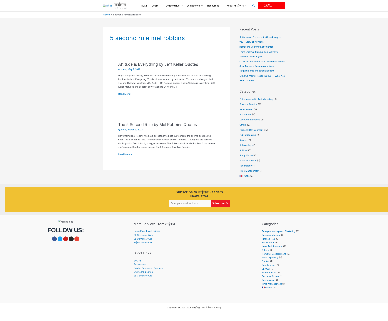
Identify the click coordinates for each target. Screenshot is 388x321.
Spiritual (243, 150)
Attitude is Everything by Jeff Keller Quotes (158, 64)
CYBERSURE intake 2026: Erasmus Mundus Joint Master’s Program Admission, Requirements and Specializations (262, 66)
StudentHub (173, 5)
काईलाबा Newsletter (143, 242)
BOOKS (137, 260)
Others (242, 124)
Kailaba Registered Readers (148, 268)
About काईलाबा (235, 5)
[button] (160, 5)
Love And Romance (249, 119)
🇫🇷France (244, 175)
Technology (245, 165)
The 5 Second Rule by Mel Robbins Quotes (157, 124)
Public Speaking (247, 134)
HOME (144, 5)
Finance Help (246, 109)
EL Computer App (143, 238)
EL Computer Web (143, 235)
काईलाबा (120, 4)
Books (155, 5)
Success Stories (247, 160)
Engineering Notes (143, 271)
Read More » (125, 93)
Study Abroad (246, 155)
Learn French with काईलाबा (147, 231)
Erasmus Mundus (248, 104)
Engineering (193, 5)
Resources (213, 5)
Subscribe (218, 203)
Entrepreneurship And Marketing (256, 99)
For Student (245, 114)
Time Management (249, 170)
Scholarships (246, 145)
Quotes (122, 69)
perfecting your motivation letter (256, 46)
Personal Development (251, 129)
